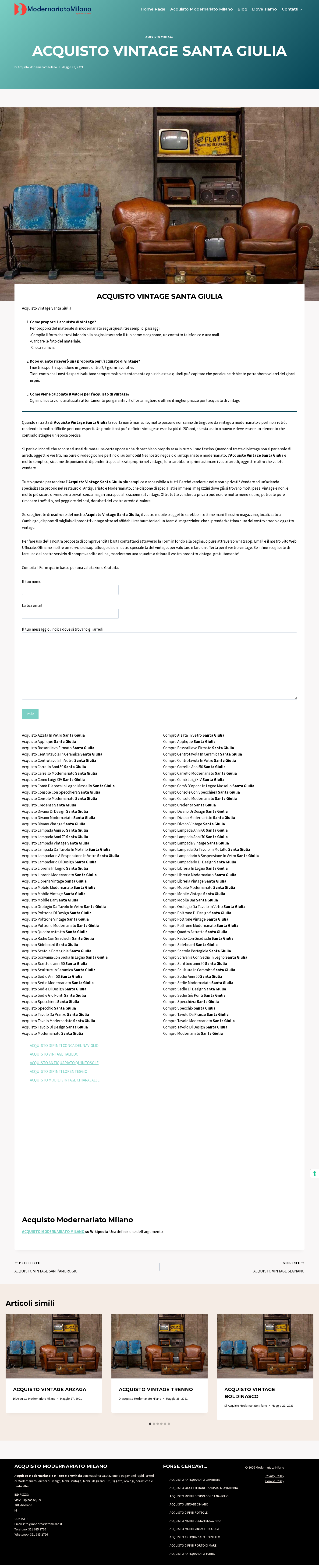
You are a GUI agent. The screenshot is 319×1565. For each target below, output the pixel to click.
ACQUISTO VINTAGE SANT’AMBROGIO (46, 1267)
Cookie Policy (274, 1481)
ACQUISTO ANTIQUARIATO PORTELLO (195, 1537)
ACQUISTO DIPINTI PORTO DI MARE (193, 1545)
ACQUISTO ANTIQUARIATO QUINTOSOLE (64, 1062)
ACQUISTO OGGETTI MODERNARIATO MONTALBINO (204, 1488)
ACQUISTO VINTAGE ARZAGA (49, 1389)
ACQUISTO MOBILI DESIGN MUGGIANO (195, 1521)
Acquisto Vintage (159, 37)
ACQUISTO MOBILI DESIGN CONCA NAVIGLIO (199, 1496)
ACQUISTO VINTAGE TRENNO (156, 1389)
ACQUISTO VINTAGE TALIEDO (54, 1054)
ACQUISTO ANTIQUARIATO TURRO (192, 1553)
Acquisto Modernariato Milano (201, 9)
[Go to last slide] (14, 1367)
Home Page (153, 9)
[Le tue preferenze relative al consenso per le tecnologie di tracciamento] (314, 1173)
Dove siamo (264, 9)
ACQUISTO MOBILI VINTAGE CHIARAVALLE (64, 1080)
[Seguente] (305, 1367)
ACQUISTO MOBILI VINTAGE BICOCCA (194, 1529)
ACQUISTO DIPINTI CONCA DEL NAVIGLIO (64, 1045)
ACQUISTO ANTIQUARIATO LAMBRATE (195, 1479)
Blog (242, 9)
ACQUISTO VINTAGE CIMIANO (189, 1504)
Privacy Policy (274, 1476)
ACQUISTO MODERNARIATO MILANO (53, 1231)
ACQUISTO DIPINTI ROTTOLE (189, 1512)
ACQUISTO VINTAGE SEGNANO (279, 1267)
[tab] (150, 1424)
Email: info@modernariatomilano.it (38, 1524)
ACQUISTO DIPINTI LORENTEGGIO (58, 1071)
